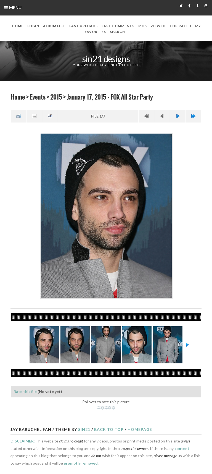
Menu (15, 7)
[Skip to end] (193, 116)
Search (117, 32)
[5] (113, 408)
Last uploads (83, 26)
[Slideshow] (50, 116)
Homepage (140, 429)
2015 (56, 96)
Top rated (180, 26)
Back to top (109, 429)
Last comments (118, 26)
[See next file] (178, 116)
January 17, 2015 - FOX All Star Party (110, 96)
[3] (106, 408)
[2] (102, 408)
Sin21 (84, 429)
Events (37, 96)
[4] (110, 408)
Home (17, 26)
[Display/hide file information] (34, 116)
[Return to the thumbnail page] (18, 116)
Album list (54, 26)
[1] (99, 408)
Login (33, 26)
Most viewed (152, 26)
